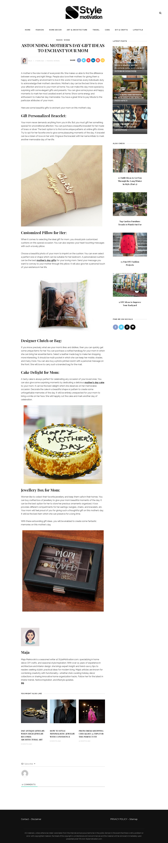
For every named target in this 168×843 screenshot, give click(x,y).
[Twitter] (121, 327)
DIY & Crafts (121, 30)
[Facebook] (21, 683)
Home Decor (55, 30)
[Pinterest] (23, 683)
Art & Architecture (77, 30)
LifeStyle (138, 30)
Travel (96, 30)
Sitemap (133, 819)
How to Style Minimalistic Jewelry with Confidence (62, 733)
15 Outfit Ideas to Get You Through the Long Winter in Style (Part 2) (130, 181)
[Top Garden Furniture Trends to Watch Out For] (130, 204)
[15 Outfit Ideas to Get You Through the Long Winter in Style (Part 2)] (130, 160)
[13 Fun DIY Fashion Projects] (130, 244)
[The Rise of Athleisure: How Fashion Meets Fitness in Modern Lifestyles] (130, 116)
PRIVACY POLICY (118, 819)
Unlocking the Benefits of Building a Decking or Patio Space (129, 97)
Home (27, 30)
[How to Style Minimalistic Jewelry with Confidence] (63, 711)
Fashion (40, 30)
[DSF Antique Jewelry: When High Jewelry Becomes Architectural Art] (34, 711)
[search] (160, 13)
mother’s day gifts (46, 260)
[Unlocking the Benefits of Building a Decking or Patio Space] (130, 87)
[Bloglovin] (132, 327)
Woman (67, 40)
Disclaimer (36, 819)
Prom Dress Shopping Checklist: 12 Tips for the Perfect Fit (91, 733)
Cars (107, 30)
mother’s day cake (94, 382)
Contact (25, 819)
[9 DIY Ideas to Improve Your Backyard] (130, 284)
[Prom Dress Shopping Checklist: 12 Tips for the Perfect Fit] (92, 711)
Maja (30, 61)
